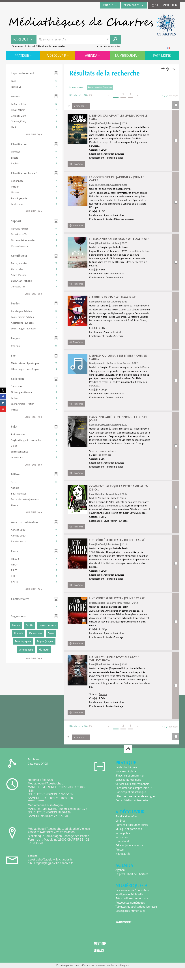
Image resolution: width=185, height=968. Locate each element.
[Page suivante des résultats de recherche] (137, 95)
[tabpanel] (92, 405)
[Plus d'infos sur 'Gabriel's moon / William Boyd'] (77, 311)
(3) (32, 134)
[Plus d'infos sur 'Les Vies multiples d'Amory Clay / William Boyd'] (77, 670)
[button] (34, 81)
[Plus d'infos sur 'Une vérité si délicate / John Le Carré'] (77, 610)
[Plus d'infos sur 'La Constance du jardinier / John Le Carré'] (77, 191)
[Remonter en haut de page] (128, 749)
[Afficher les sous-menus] (116, 5)
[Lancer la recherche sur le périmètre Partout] (115, 39)
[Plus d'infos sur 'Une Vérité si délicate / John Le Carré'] (77, 553)
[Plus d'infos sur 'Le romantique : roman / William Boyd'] (77, 252)
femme (103, 694)
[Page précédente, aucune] (108, 95)
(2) (32, 293)
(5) (32, 464)
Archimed (75, 965)
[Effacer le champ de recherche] (108, 39)
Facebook (33, 759)
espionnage (105, 454)
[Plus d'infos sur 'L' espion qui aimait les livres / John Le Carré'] (77, 129)
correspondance (107, 451)
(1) (32, 211)
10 (163, 95)
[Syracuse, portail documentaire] (92, 25)
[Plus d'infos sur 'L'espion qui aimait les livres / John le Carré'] (77, 364)
